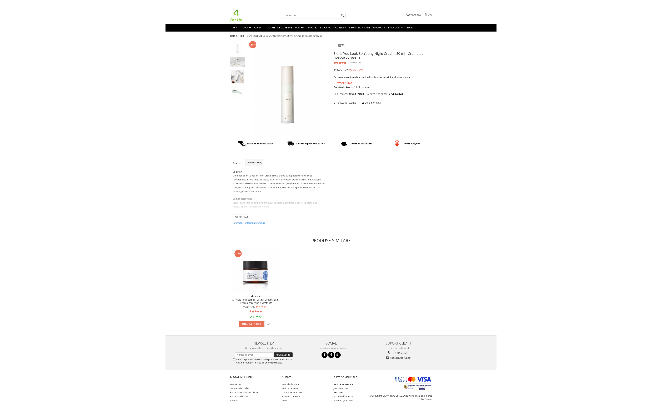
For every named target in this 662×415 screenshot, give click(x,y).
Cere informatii (372, 102)
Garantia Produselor (292, 392)
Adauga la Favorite (346, 102)
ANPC (285, 400)
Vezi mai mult (241, 217)
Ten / (243, 35)
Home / (234, 35)
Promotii (379, 27)
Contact (234, 400)
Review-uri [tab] (255, 162)
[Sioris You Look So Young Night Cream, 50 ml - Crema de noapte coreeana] (287, 88)
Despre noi (235, 384)
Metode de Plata (290, 384)
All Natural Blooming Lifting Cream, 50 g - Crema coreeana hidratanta (255, 301)
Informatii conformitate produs (249, 222)
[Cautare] (342, 15)
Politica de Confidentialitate (268, 362)
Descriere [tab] (238, 163)
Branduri (394, 27)
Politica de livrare (239, 396)
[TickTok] (331, 355)
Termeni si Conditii (239, 388)
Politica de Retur (290, 388)
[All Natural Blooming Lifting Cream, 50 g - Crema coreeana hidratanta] (255, 271)
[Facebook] (325, 355)
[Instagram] (338, 355)
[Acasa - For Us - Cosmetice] (247, 15)
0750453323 (400, 353)
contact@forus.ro (400, 357)
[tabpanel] (287, 88)
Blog (410, 27)
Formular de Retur (291, 396)
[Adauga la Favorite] (268, 324)
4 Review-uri (354, 62)
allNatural (255, 296)
